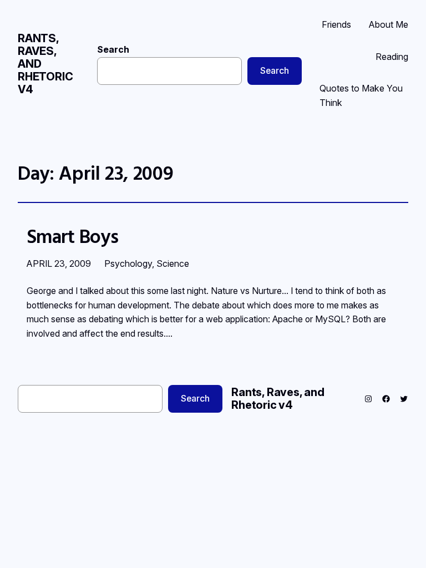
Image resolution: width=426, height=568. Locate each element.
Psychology (128, 263)
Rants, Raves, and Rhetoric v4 (277, 399)
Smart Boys (72, 236)
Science (172, 263)
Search (113, 49)
